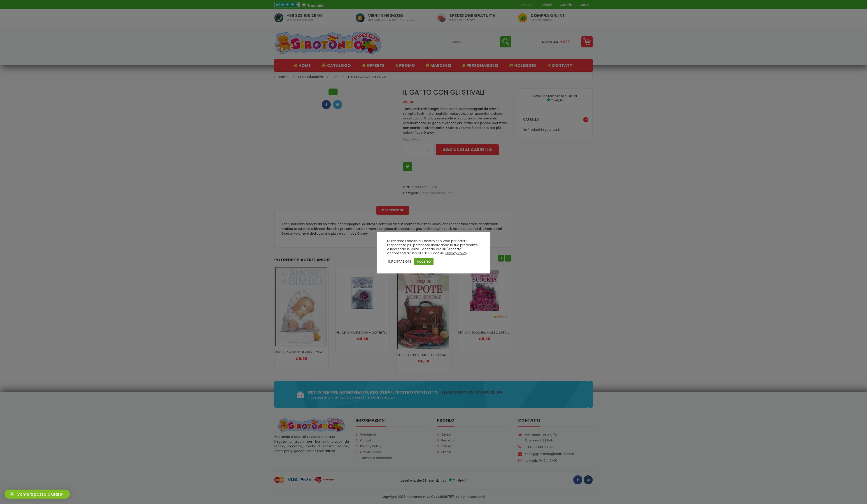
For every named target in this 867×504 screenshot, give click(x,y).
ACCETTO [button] (424, 261)
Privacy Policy (456, 253)
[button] (37, 494)
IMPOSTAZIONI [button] (399, 261)
